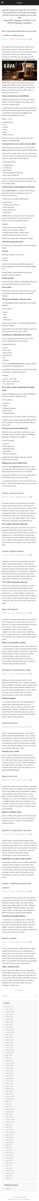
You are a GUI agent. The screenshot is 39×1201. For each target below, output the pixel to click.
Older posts (19, 990)
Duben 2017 (9, 1160)
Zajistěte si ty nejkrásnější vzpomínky (16, 830)
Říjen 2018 (9, 1124)
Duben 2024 (9, 1042)
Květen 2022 (9, 1083)
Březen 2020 (9, 1088)
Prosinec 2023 (10, 1050)
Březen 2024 (9, 1045)
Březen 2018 (9, 1137)
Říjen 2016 (9, 1176)
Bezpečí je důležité (9, 938)
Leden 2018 (9, 1140)
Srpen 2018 (9, 1129)
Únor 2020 (9, 1091)
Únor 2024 (9, 1047)
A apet (24, 1197)
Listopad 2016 (10, 1173)
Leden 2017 (9, 1168)
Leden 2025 (9, 1027)
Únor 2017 (9, 1165)
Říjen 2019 (9, 1101)
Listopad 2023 (10, 1052)
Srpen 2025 (9, 1009)
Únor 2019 (9, 1114)
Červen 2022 (9, 1081)
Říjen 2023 (9, 1055)
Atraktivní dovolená (9, 723)
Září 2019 (8, 1104)
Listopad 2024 (10, 1032)
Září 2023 (8, 1058)
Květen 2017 (9, 1158)
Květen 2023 (9, 1068)
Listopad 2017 (10, 1142)
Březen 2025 (9, 1022)
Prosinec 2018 (10, 1119)
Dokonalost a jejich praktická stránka (16, 670)
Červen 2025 (9, 1014)
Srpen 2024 (9, 1037)
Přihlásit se (9, 1188)
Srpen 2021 (9, 1086)
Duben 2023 (9, 1070)
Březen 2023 (9, 1073)
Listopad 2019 (10, 1099)
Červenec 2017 (10, 1152)
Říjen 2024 (9, 1035)
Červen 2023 (9, 1065)
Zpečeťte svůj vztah (9, 776)
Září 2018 (8, 1127)
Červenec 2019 (10, 1109)
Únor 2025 (9, 1024)
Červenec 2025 (10, 1012)
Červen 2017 (9, 1155)
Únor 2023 (9, 1076)
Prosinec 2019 (10, 1096)
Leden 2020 (9, 1094)
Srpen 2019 (9, 1106)
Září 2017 (8, 1147)
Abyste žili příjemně (10, 609)
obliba (14, 416)
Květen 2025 (9, 1017)
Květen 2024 (9, 1040)
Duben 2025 (9, 1019)
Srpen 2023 (9, 1060)
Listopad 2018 (10, 1122)
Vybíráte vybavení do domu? (13, 493)
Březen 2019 (9, 1112)
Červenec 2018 (10, 1132)
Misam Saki (27, 1199)
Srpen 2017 (9, 1150)
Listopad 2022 (10, 1078)
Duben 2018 (9, 1135)
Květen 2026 (9, 1006)
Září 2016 (8, 1178)
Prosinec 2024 (10, 1029)
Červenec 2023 (10, 1063)
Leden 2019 (9, 1117)
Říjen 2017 (9, 1145)
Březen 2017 (9, 1163)
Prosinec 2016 (10, 1170)
